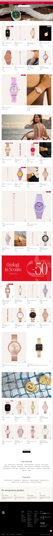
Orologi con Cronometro (28, 466)
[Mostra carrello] (50, 6)
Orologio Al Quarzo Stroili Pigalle (31, 184)
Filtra (49, 22)
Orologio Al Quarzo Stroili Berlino (31, 160)
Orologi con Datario (44, 464)
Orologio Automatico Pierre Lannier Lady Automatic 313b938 (44, 249)
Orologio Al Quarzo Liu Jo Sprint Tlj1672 (7, 68)
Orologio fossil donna (8, 480)
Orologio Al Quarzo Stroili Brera (19, 248)
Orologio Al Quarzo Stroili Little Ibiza (44, 43)
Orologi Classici (20, 466)
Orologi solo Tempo (11, 464)
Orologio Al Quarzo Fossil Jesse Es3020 (44, 325)
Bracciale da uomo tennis (25, 482)
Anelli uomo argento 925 (34, 480)
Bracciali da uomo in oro (44, 480)
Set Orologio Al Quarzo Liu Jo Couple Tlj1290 (19, 418)
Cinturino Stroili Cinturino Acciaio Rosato (18, 160)
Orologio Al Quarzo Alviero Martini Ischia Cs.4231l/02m (44, 418)
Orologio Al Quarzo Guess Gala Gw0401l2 (32, 418)
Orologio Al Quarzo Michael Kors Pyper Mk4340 (9, 365)
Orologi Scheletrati (46, 468)
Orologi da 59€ (13, 466)
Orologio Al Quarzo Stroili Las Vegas (32, 107)
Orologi (11, 11)
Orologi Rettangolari (45, 466)
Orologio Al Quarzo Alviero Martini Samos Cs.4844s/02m (44, 68)
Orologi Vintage (6, 466)
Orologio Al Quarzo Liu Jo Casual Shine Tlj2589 (31, 43)
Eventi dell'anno (36, 519)
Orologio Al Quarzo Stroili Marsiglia (43, 160)
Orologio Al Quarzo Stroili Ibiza (6, 159)
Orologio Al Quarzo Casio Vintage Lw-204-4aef (31, 68)
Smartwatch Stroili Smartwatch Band (7, 43)
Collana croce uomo (15, 482)
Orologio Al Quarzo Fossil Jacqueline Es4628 (43, 184)
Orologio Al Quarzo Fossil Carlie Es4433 (7, 442)
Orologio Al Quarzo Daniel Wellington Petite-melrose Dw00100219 (44, 442)
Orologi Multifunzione (7, 468)
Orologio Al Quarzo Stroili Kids (6, 107)
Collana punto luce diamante (36, 482)
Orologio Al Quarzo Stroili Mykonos (18, 184)
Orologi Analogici (37, 466)
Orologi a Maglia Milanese (29, 464)
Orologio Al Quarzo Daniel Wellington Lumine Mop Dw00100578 (19, 301)
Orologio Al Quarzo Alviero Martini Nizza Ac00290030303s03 (6, 249)
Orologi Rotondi (39, 468)
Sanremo (29, 470)
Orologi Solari (37, 464)
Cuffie (6, 464)
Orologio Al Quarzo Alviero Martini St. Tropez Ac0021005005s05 (19, 442)
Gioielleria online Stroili (5, 11)
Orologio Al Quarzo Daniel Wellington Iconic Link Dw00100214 (31, 325)
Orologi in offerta (15, 468)
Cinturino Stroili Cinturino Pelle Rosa (19, 68)
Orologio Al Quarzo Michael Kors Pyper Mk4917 (19, 325)
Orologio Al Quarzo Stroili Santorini (43, 301)
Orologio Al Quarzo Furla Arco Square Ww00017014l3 (6, 301)
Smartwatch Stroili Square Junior (6, 418)
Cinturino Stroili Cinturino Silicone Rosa (18, 43)
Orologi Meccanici (20, 464)
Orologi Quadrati (23, 468)
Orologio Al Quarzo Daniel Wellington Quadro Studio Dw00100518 (37, 365)
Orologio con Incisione (31, 468)
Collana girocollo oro (17, 480)
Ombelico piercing (25, 480)
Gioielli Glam (24, 470)
